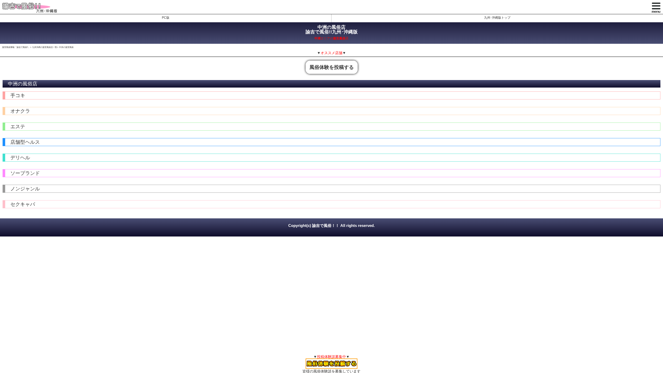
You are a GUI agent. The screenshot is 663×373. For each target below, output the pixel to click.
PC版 (165, 17)
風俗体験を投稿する (331, 67)
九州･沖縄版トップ (497, 17)
